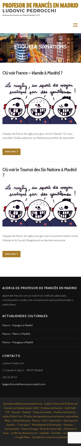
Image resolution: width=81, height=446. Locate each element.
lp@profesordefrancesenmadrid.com (23, 384)
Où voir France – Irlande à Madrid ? (32, 73)
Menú (75, 25)
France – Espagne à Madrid (17, 325)
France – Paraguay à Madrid (17, 342)
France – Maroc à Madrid (16, 333)
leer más (10, 151)
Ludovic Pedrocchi (29, 10)
